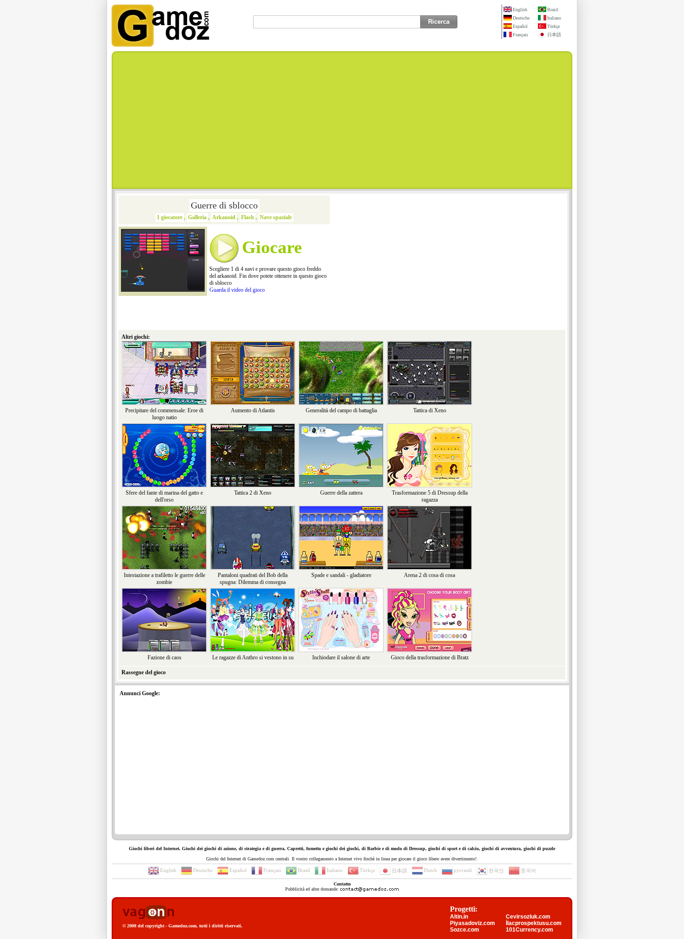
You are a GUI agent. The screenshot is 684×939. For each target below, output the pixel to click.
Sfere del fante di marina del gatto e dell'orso (164, 496)
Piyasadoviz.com (472, 923)
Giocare (272, 247)
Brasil (552, 9)
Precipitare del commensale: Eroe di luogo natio (164, 414)
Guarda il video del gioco (237, 290)
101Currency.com (529, 929)
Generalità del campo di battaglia (341, 410)
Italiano (554, 17)
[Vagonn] (148, 912)
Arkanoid (223, 217)
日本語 (554, 34)
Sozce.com (464, 929)
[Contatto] (369, 889)
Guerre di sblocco (224, 205)
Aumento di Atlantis (253, 410)
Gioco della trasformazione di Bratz (430, 657)
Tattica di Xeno (429, 410)
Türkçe (553, 26)
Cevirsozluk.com (528, 916)
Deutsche (521, 17)
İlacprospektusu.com (534, 923)
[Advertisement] (342, 120)
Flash (247, 217)
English (520, 9)
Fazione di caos (164, 657)
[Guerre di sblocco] (163, 290)
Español (520, 26)
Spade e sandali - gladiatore (341, 575)
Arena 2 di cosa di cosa (429, 575)
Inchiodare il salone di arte (341, 657)
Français (520, 34)
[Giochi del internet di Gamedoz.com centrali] (160, 44)
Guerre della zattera (341, 493)
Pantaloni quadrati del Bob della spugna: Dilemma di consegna (253, 578)
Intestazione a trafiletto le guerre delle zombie (164, 578)
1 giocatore (169, 217)
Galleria (197, 217)
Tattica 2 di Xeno (252, 493)
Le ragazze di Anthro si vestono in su (253, 657)
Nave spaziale (276, 217)
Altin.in (459, 916)
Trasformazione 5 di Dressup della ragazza (430, 496)
